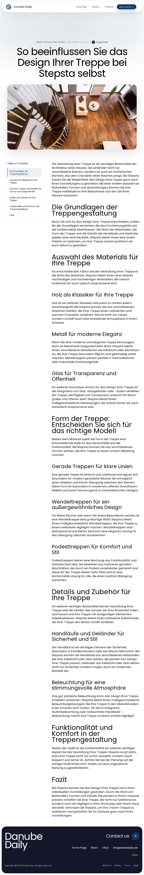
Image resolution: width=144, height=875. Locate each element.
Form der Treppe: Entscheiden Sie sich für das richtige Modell (25, 190)
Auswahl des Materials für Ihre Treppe (23, 181)
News (94, 847)
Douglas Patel (102, 42)
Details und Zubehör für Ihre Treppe (23, 198)
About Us (107, 865)
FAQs (105, 847)
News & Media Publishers (50, 42)
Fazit (12, 215)
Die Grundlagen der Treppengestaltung (19, 172)
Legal (135, 865)
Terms (127, 865)
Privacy (117, 865)
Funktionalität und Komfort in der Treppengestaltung (25, 207)
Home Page (79, 847)
